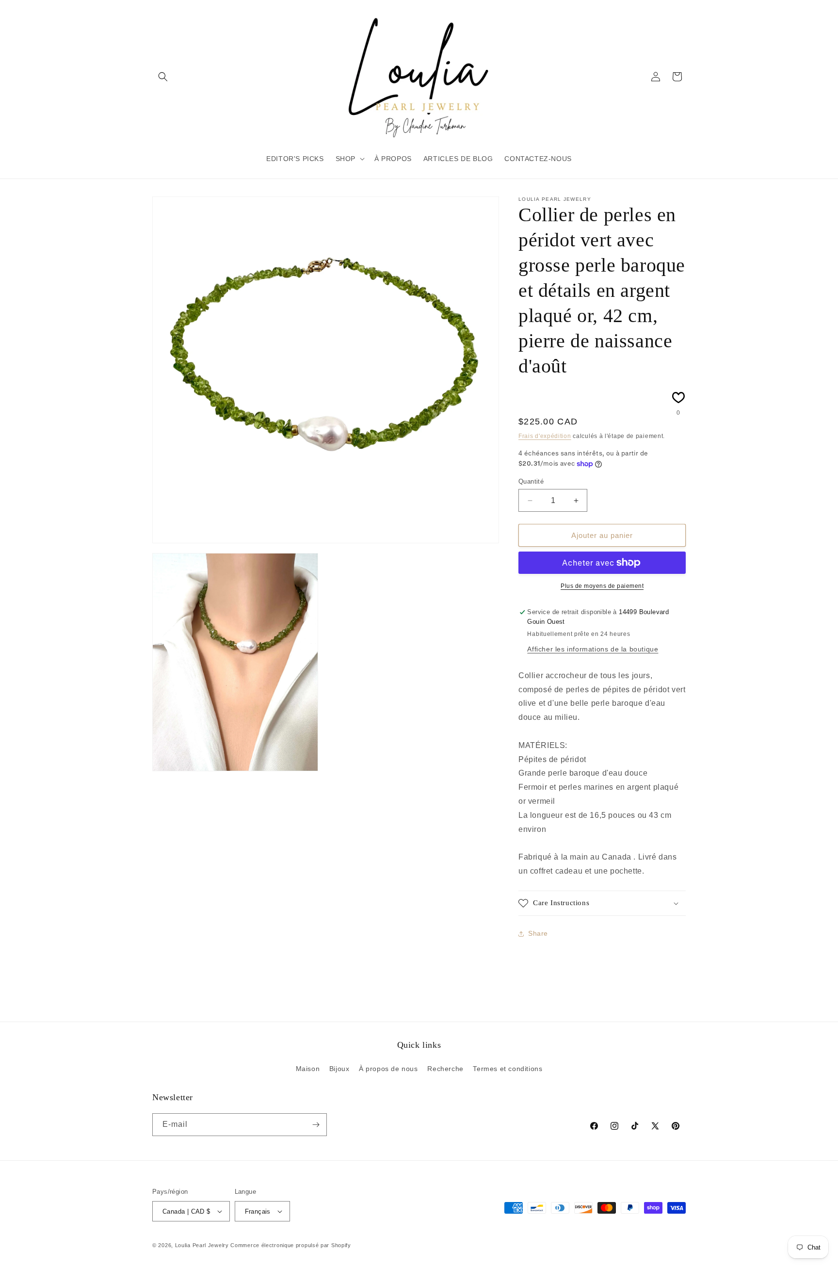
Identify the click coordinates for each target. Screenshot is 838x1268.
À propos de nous (388, 1069)
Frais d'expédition (544, 436)
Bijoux (339, 1069)
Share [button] (538, 933)
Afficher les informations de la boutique (592, 649)
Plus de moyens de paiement (602, 586)
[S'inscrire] (315, 1124)
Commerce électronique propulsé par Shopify (290, 1245)
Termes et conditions (507, 1069)
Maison (308, 1069)
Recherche (445, 1069)
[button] (163, 76)
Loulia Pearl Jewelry (202, 1245)
